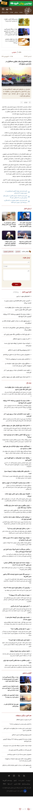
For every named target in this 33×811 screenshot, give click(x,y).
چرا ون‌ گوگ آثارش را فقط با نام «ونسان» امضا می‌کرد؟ (10, 20)
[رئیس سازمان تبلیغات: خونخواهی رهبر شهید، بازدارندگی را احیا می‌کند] (9, 235)
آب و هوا (10, 784)
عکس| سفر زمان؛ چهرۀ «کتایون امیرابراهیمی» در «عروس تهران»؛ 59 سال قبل (16, 192)
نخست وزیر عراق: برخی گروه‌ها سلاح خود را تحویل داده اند (18, 618)
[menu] (3, 9)
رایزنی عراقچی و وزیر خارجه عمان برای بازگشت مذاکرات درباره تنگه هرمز (17, 506)
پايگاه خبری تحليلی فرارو (13, 788)
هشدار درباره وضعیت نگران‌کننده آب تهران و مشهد (16, 483)
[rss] (24, 776)
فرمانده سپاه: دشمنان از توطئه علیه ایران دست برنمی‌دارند (17, 746)
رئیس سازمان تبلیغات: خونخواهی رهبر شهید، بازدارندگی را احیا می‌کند (10, 243)
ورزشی (16, 12)
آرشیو (15, 781)
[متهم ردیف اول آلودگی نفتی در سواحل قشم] (25, 707)
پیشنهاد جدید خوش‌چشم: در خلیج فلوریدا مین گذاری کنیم (17, 459)
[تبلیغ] (16, 3)
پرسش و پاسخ (26, 784)
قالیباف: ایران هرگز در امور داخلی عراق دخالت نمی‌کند (18, 495)
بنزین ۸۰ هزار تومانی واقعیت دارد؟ (20, 629)
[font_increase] (29, 102)
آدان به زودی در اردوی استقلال (21, 339)
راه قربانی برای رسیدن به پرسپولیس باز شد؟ (18, 359)
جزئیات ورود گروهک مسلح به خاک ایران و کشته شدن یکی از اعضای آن (17, 539)
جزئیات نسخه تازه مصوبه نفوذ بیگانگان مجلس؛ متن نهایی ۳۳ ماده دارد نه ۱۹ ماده (17, 564)
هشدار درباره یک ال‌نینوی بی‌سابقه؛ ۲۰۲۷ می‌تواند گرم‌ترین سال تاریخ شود (17, 402)
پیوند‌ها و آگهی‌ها (7, 781)
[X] (19, 776)
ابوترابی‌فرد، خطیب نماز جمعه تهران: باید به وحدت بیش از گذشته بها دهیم (24, 224)
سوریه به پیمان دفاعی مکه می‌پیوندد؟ (19, 595)
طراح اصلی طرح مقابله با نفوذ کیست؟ (19, 640)
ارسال (16, 284)
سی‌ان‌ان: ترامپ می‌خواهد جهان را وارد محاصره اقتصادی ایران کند (17, 518)
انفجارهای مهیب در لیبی (23, 296)
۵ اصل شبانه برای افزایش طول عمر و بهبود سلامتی (16, 377)
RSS (4, 784)
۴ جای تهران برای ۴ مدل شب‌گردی (20, 606)
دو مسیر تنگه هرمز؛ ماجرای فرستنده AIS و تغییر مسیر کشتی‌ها (17, 575)
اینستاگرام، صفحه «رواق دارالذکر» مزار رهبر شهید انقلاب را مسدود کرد (17, 447)
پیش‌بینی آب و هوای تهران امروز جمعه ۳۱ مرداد (16, 588)
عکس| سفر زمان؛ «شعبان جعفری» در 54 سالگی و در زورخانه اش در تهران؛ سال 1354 (15, 201)
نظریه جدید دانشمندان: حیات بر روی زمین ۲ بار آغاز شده (17, 415)
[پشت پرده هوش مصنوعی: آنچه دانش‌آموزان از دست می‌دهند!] (24, 42)
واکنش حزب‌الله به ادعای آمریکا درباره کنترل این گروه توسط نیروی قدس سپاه (17, 550)
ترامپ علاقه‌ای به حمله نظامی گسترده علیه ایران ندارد (17, 661)
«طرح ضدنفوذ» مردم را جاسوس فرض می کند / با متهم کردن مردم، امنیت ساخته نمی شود (10, 688)
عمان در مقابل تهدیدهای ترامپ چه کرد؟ (18, 528)
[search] (11, 9)
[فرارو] (27, 10)
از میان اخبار (27, 209)
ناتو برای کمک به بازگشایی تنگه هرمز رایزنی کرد (17, 334)
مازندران (18, 251)
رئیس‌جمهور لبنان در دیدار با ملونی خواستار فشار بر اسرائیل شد (16, 766)
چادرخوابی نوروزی (8, 251)
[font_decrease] (21, 102)
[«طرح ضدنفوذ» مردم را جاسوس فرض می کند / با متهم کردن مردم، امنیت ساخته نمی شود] (25, 689)
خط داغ (29, 383)
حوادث (11, 12)
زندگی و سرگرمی (4, 12)
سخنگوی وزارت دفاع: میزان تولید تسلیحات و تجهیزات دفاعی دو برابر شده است (18, 364)
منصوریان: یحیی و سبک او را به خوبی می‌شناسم (16, 355)
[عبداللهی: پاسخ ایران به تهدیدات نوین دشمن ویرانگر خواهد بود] (9, 216)
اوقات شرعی (17, 784)
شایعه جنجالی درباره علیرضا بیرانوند (20, 651)
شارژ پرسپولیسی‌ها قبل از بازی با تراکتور (19, 350)
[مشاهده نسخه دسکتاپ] (7, 9)
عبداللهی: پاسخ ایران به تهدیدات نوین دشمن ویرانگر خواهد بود (9, 224)
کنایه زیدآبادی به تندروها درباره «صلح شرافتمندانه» (25, 242)
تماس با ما (21, 781)
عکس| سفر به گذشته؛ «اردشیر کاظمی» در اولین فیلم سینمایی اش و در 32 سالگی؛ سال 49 (15, 197)
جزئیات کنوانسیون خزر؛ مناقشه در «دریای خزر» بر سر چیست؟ (10, 696)
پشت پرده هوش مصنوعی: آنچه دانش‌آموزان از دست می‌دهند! (11, 41)
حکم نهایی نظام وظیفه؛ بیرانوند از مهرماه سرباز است (17, 472)
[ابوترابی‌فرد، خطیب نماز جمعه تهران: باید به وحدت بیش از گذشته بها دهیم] (24, 216)
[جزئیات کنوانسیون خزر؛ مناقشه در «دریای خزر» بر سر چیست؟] (25, 698)
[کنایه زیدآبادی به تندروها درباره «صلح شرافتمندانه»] (24, 235)
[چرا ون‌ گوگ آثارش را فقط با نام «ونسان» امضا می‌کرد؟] (24, 22)
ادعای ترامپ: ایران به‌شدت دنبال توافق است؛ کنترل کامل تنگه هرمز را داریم (18, 308)
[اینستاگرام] (14, 776)
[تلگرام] (9, 776)
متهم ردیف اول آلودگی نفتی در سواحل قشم (11, 705)
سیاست (21, 12)
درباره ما (28, 781)
